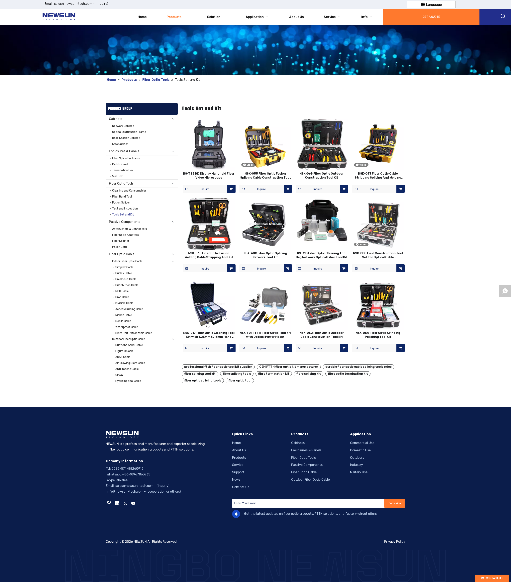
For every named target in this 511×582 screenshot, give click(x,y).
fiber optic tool (239, 380)
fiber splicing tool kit (200, 373)
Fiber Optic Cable (121, 254)
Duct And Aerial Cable (129, 345)
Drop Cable (122, 297)
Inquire (205, 189)
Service (237, 465)
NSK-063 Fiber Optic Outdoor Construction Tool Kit (322, 175)
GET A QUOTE (431, 17)
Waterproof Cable (126, 327)
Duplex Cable (123, 273)
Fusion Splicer (121, 202)
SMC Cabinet (120, 144)
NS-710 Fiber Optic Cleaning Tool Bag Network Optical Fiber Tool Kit (322, 255)
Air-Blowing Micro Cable (130, 363)
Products (239, 457)
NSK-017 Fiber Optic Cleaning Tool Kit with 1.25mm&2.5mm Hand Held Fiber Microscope (209, 335)
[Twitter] (125, 503)
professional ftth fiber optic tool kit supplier (218, 367)
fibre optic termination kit (348, 373)
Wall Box (117, 176)
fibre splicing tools (237, 373)
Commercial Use (362, 443)
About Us (239, 450)
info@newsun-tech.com (124, 491)
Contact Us (240, 487)
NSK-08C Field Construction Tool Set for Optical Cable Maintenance (378, 255)
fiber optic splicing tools (202, 380)
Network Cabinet (123, 126)
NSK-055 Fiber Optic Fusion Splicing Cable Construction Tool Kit (265, 176)
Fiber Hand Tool (122, 196)
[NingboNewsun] (255, 566)
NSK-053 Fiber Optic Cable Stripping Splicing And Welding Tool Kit (378, 176)
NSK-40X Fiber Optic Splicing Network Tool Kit (265, 255)
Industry (356, 465)
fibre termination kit (273, 373)
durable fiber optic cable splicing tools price (358, 367)
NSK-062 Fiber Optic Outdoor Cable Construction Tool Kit (322, 335)
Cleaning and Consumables (129, 190)
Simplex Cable (124, 267)
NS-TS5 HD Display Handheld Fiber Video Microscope (209, 175)
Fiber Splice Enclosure (126, 158)
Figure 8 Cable (124, 351)
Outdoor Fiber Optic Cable (128, 339)
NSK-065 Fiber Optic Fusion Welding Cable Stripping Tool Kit (209, 255)
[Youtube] (133, 503)
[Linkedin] (117, 503)
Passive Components (124, 222)
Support (238, 472)
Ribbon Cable (123, 315)
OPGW (119, 375)
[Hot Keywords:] (503, 17)
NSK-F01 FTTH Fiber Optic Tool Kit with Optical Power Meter (265, 335)
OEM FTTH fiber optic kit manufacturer (288, 367)
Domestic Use (360, 450)
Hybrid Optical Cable (128, 381)
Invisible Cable (124, 303)
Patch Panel (120, 164)
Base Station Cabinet (126, 138)
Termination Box (123, 170)
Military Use (358, 472)
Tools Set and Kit (123, 214)
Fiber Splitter (120, 241)
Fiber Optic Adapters (125, 235)
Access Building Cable (129, 309)
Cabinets (115, 119)
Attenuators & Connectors (129, 229)
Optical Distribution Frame (129, 132)
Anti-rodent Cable (127, 369)
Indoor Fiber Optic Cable (127, 261)
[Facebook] (109, 503)
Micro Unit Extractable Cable (133, 333)
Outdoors (357, 457)
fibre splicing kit (308, 373)
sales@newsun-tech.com (73, 4)
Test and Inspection (125, 208)
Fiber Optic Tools (121, 183)
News (236, 479)
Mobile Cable (123, 321)
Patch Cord (119, 247)
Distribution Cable (126, 285)
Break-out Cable (125, 279)
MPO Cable (122, 291)
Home (236, 443)
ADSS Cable (122, 357)
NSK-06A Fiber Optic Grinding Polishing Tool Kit (378, 335)
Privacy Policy (394, 541)
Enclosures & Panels (124, 151)
